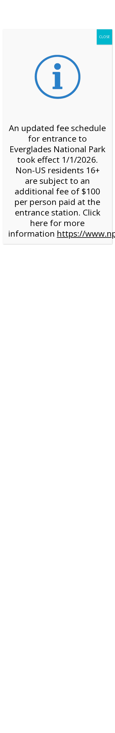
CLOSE (104, 36)
